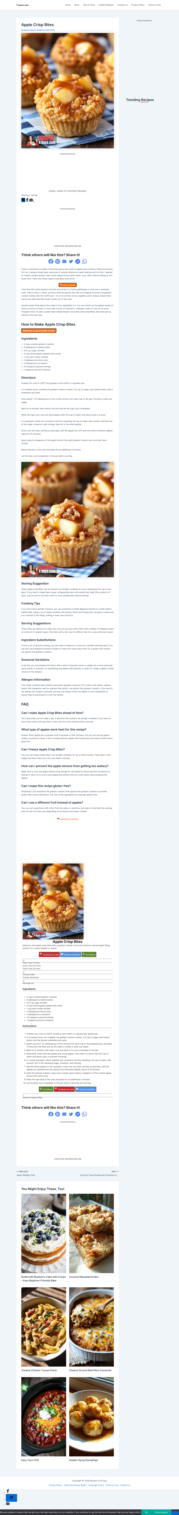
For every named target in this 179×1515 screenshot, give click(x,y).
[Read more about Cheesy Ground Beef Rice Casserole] (91, 1327)
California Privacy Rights (75, 1485)
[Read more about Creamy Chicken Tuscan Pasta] (43, 1327)
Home (68, 5)
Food (77, 5)
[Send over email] (8, 1505)
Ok (146, 1512)
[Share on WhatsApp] (84, 261)
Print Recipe (90, 954)
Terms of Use (154, 5)
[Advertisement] (67, 172)
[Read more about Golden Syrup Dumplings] (91, 1416)
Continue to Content (68, 819)
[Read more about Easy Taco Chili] (43, 1416)
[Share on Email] (64, 261)
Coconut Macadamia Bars (84, 1276)
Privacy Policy (137, 5)
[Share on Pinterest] (57, 261)
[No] (175, 1513)
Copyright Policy (96, 1485)
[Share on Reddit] (77, 261)
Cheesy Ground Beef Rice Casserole (90, 1370)
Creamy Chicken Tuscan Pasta (39, 1370)
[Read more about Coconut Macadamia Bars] (91, 1233)
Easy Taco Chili (30, 1460)
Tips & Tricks (89, 5)
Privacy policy (161, 1512)
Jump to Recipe (68, 285)
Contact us (122, 5)
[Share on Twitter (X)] (71, 261)
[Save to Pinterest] (11, 1498)
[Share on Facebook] (50, 261)
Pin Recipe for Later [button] (50, 954)
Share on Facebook (72, 954)
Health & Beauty (106, 5)
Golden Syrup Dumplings (83, 1460)
